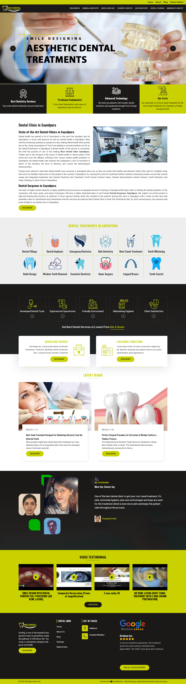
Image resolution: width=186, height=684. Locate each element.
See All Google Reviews (134, 667)
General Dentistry (90, 8)
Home (150, 2)
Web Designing (130, 681)
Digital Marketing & (144, 681)
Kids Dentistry (141, 8)
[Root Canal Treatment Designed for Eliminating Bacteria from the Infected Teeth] (55, 406)
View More (93, 605)
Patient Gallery (176, 2)
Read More (27, 208)
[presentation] (13, 48)
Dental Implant (108, 8)
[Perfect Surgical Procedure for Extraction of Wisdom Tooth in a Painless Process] (131, 406)
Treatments (74, 8)
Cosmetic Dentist (125, 8)
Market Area (62, 647)
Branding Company (159, 681)
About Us (61, 632)
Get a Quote (117, 327)
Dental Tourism (157, 8)
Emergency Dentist (175, 8)
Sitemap (60, 642)
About (158, 2)
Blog (166, 2)
